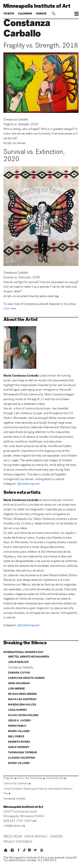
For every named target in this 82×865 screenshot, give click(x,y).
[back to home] (41, 6)
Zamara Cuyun (19, 673)
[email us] (5, 850)
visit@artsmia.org (14, 826)
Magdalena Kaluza (22, 705)
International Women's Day (23, 652)
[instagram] (12, 850)
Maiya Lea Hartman (22, 699)
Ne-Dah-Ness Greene (22, 694)
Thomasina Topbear (22, 752)
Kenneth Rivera (19, 742)
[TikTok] (24, 850)
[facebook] (19, 850)
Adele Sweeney (19, 747)
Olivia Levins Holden (23, 715)
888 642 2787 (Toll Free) (20, 821)
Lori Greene (16, 689)
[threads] (29, 850)
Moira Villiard (19, 731)
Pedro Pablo (17, 726)
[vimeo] (35, 850)
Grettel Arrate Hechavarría (28, 657)
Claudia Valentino (21, 758)
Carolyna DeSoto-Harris (26, 678)
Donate (41, 14)
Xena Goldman (19, 683)
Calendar (25, 14)
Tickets (8, 14)
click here (9, 308)
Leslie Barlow (18, 662)
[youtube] (42, 850)
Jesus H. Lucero (19, 720)
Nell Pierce (16, 736)
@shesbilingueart (28, 484)
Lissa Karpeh (17, 710)
